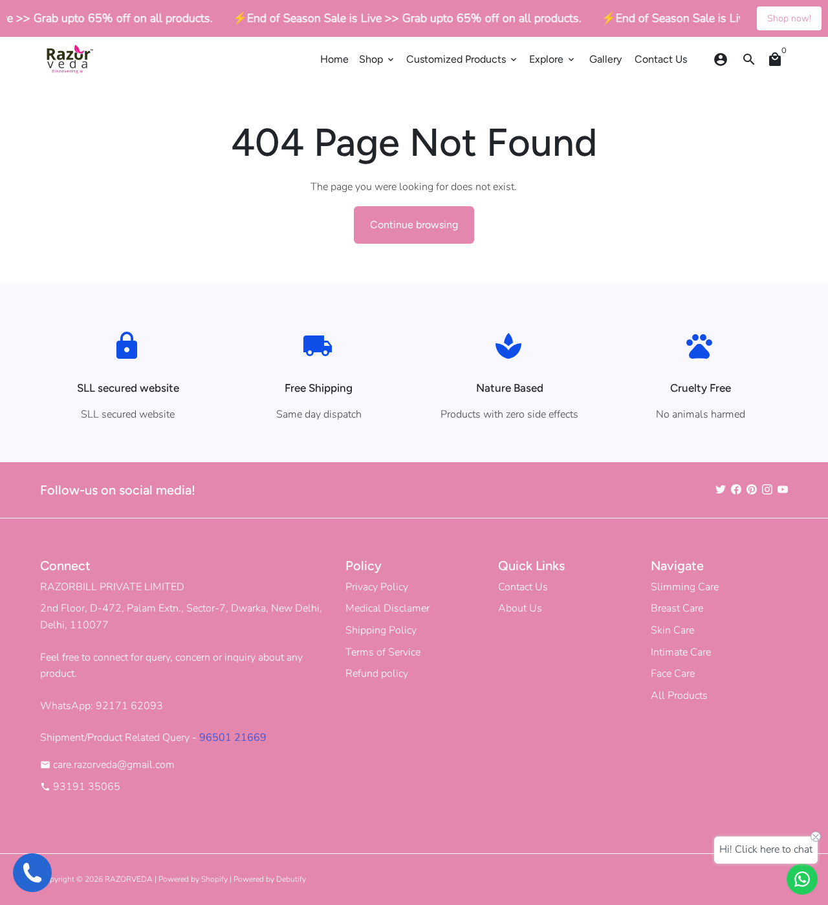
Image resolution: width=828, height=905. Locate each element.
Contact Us (661, 59)
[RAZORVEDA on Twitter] (720, 489)
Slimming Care (685, 587)
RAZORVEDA (129, 879)
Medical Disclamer (387, 608)
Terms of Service (382, 652)
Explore (552, 59)
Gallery (605, 59)
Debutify (291, 879)
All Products (679, 695)
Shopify (214, 879)
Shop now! (789, 18)
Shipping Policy (381, 630)
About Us (520, 608)
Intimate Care (681, 652)
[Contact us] (802, 879)
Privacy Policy (376, 587)
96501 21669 (233, 737)
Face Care (673, 673)
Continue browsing (414, 224)
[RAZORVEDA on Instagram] (767, 489)
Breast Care (677, 608)
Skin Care (672, 630)
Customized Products (462, 59)
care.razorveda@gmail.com (107, 765)
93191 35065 (80, 787)
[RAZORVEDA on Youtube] (783, 489)
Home (334, 59)
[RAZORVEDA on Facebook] (736, 489)
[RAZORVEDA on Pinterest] (751, 489)
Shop (377, 59)
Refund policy (376, 673)
